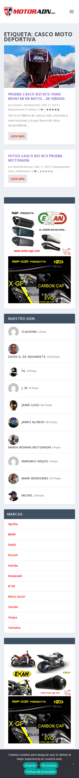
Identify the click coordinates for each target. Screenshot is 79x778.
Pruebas (31, 109)
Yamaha (14, 628)
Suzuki (13, 607)
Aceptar (30, 765)
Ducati (13, 555)
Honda (13, 565)
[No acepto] (73, 764)
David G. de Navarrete (26, 105)
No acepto (49, 765)
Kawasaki (15, 576)
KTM (11, 586)
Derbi (12, 545)
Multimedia (22, 171)
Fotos (11, 171)
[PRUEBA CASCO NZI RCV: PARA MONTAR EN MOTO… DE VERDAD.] (39, 66)
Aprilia (13, 524)
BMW (12, 534)
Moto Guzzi (16, 596)
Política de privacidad (40, 771)
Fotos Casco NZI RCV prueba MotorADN (35, 158)
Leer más (18, 136)
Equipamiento (16, 109)
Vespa (12, 617)
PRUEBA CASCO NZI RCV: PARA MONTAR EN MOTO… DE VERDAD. (37, 96)
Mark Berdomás (22, 167)
